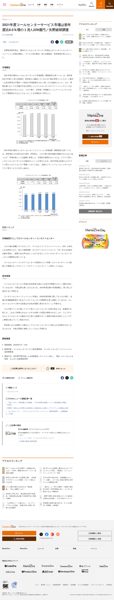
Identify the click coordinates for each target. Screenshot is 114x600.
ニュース (31, 4)
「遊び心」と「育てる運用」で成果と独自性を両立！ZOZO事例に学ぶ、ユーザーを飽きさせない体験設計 (58, 489)
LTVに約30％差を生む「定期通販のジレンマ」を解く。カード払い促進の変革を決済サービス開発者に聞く (58, 479)
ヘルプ (37, 585)
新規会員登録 (96, 136)
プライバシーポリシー (97, 585)
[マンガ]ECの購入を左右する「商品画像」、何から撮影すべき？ (19, 488)
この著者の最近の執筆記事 (27, 441)
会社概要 (73, 585)
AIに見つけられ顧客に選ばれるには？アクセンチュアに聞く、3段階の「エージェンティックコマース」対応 (58, 470)
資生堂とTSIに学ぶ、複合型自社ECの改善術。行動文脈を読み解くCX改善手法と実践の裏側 (21, 495)
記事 (39, 4)
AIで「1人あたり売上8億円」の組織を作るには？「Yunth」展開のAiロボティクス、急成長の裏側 (21, 470)
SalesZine (23, 548)
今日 (87, 30)
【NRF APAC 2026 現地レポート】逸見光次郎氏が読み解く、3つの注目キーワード (57, 497)
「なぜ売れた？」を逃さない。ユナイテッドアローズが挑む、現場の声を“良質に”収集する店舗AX (20, 505)
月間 (103, 30)
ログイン (96, 142)
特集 (51, 4)
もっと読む (9, 413)
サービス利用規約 (83, 585)
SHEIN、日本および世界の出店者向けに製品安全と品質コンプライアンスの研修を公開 (37, 408)
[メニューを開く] (4, 4)
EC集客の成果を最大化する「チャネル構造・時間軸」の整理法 (57, 504)
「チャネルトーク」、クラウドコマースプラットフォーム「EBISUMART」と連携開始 (37, 411)
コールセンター (13, 42)
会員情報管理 (57, 585)
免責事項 (65, 585)
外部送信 (109, 585)
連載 (45, 4)
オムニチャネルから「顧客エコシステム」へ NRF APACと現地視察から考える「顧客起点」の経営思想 (95, 195)
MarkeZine (6, 548)
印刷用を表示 (10, 378)
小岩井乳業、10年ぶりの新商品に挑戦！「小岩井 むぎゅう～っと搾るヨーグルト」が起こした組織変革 (95, 187)
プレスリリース (12, 391)
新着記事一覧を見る (95, 211)
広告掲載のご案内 (95, 533)
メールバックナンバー (97, 131)
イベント (60, 4)
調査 (4, 42)
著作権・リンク (45, 585)
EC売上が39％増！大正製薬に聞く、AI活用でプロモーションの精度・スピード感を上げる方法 (21, 479)
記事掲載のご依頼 (95, 539)
